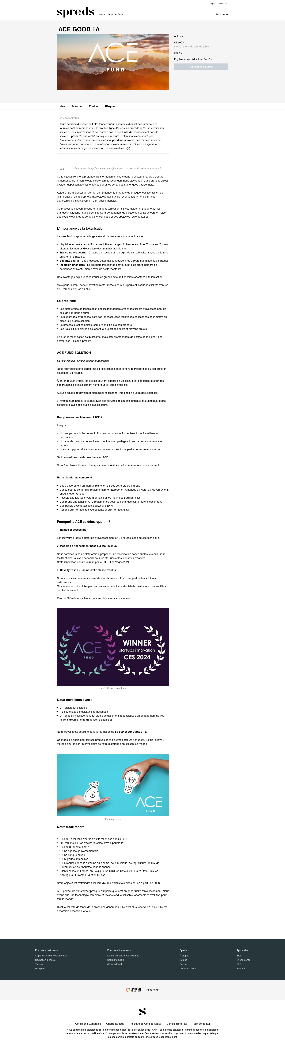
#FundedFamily (115, 964)
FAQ (239, 964)
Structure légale (115, 959)
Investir (102, 14)
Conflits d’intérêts (177, 1023)
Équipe (93, 106)
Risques (110, 106)
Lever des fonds (115, 14)
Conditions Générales (88, 1023)
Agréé (152, 989)
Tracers (39, 964)
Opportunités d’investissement (51, 955)
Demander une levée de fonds (123, 955)
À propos (184, 955)
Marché (77, 106)
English (212, 3)
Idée (62, 106)
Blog (239, 955)
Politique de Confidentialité (145, 1023)
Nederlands (223, 3)
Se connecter (222, 14)
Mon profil (40, 968)
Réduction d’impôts (45, 959)
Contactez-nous (188, 968)
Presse (183, 964)
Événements (243, 959)
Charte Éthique (115, 1023)
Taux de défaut (201, 1023)
